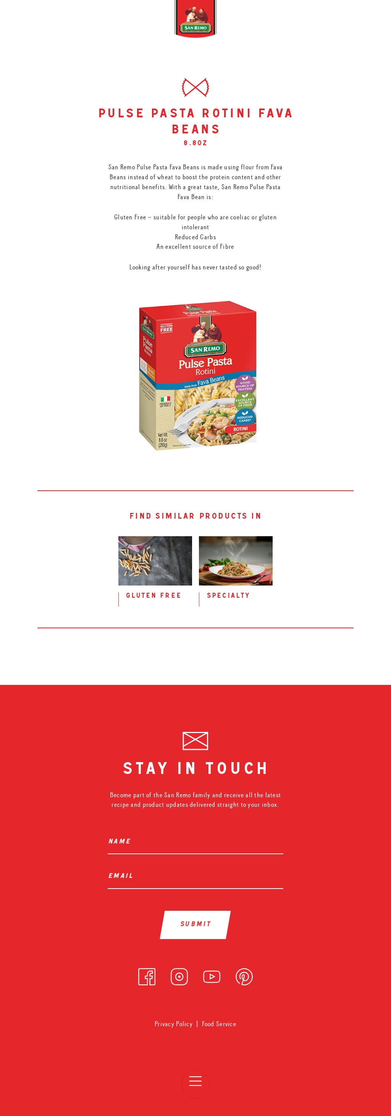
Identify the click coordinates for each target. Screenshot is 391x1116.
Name (119, 842)
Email (120, 876)
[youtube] (211, 975)
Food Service (219, 1024)
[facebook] (146, 975)
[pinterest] (244, 975)
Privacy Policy (174, 1024)
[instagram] (179, 975)
